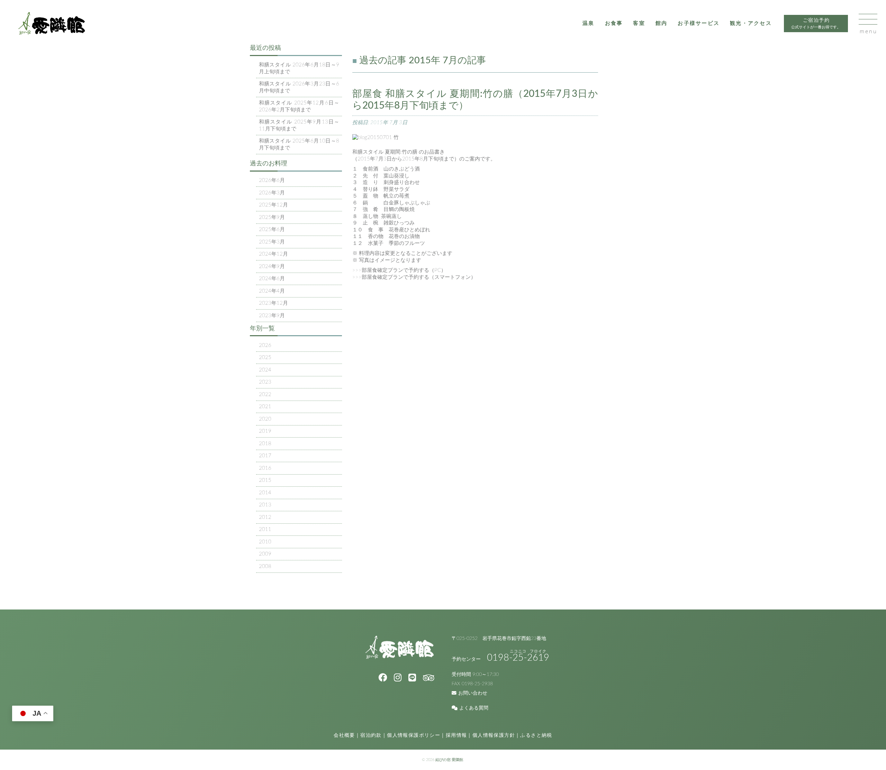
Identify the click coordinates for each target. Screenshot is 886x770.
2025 (265, 357)
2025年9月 (272, 217)
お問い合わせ (472, 693)
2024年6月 (272, 278)
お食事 (614, 23)
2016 (265, 468)
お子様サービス (699, 23)
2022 (265, 394)
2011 (265, 529)
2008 (265, 566)
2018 (265, 443)
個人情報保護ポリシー (413, 735)
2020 (265, 419)
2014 (265, 492)
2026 (265, 345)
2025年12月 (273, 205)
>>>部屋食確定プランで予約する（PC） (399, 270)
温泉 (588, 23)
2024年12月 (273, 254)
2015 (265, 480)
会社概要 (344, 735)
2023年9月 (272, 315)
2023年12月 (273, 303)
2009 (265, 554)
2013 (265, 504)
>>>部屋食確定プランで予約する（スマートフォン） (414, 277)
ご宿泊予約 (816, 23)
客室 (639, 23)
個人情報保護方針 (493, 735)
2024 (265, 370)
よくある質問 (473, 708)
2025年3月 (272, 242)
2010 (265, 541)
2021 (265, 406)
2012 (265, 517)
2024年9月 (272, 266)
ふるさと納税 (536, 735)
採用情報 (456, 735)
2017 (265, 455)
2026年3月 (272, 192)
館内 (662, 23)
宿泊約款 (371, 735)
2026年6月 (272, 180)
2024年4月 (272, 291)
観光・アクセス (751, 23)
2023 (265, 382)
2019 (265, 431)
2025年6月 (272, 229)
